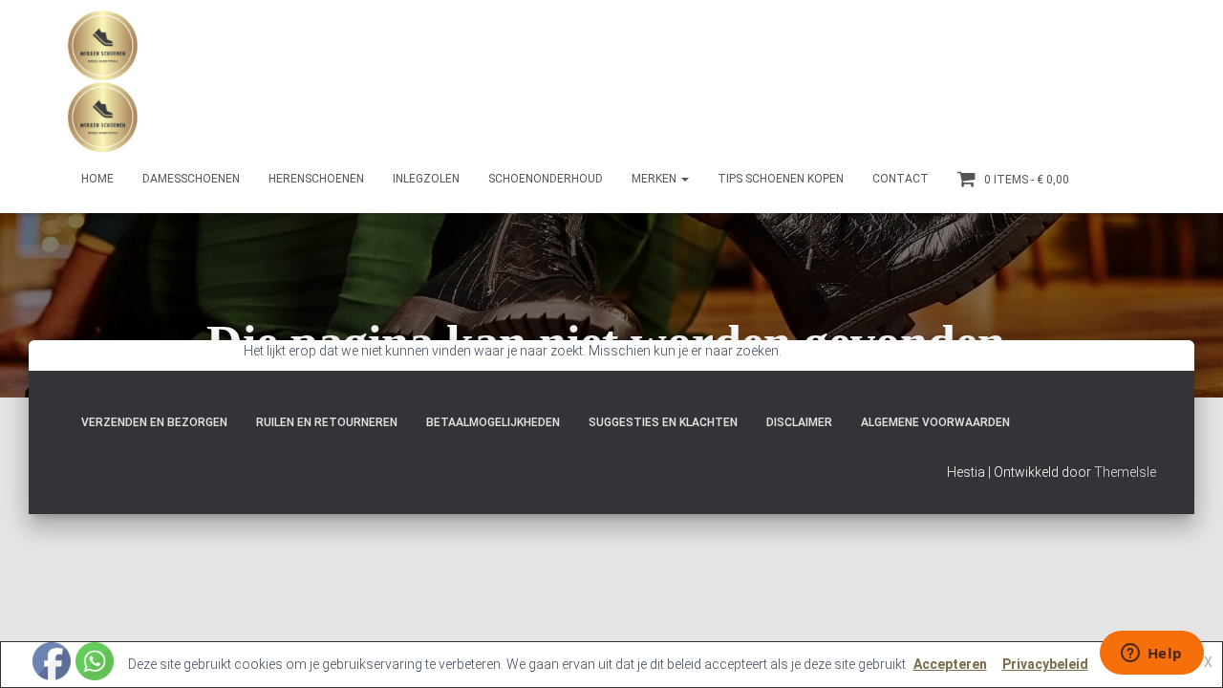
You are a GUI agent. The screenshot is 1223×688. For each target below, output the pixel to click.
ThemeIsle (1125, 472)
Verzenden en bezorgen (154, 422)
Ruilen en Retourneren (326, 422)
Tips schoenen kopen (781, 178)
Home (97, 178)
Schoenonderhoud (545, 178)
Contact (900, 178)
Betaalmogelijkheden (493, 422)
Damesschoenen (191, 178)
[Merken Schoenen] (103, 81)
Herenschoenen (316, 178)
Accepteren (950, 664)
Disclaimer (799, 422)
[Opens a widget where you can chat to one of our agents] (1151, 654)
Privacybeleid (1045, 664)
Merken (655, 178)
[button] (684, 178)
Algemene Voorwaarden (935, 422)
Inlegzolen (426, 178)
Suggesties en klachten (663, 422)
